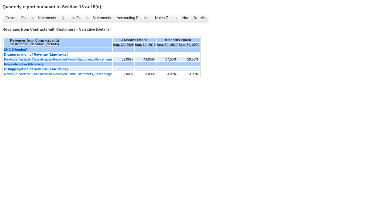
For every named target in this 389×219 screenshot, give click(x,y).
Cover (10, 18)
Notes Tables (166, 18)
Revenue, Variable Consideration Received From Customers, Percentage (58, 59)
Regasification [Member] (23, 64)
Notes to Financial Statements (86, 18)
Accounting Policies (133, 18)
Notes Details (194, 18)
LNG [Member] (15, 49)
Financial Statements (38, 18)
